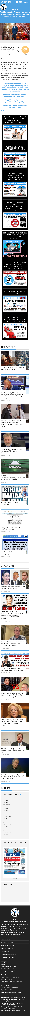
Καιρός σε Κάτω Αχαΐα (7, 821)
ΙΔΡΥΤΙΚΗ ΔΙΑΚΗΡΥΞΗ (7, 948)
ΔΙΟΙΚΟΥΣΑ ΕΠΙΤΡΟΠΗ (7, 942)
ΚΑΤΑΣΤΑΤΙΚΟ (5, 951)
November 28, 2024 (15, 107)
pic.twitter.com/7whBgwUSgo (15, 102)
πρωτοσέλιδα (15, 878)
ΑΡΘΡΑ (15, 9)
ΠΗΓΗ (3, 111)
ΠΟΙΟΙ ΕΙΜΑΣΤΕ (5, 939)
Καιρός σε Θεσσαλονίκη (7, 813)
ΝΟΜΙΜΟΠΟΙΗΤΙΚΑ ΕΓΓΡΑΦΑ (9, 954)
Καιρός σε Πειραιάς (6, 805)
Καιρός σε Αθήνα (6, 797)
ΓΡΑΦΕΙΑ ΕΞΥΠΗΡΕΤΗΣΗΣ (8, 957)
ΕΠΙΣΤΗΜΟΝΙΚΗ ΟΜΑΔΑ (8, 945)
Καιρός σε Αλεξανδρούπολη (7, 829)
